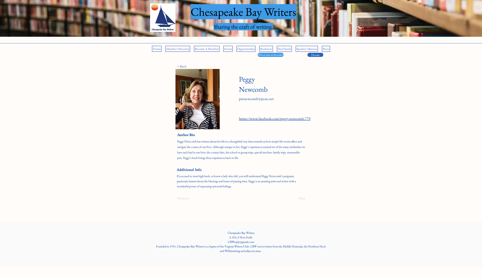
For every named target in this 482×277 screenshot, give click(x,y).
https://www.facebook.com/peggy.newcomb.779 (274, 118)
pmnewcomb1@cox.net (256, 98)
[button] (330, 22)
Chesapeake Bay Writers (241, 233)
